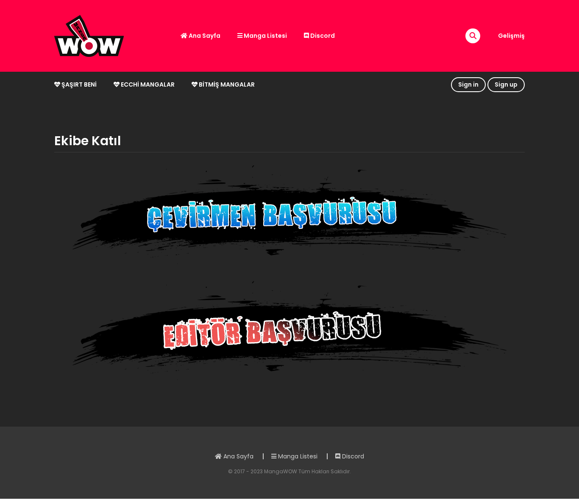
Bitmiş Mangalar (226, 84)
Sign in (468, 84)
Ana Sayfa (203, 35)
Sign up (506, 84)
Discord (322, 35)
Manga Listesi (264, 35)
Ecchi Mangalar (147, 84)
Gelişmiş (511, 35)
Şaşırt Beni (78, 84)
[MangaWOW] (89, 35)
